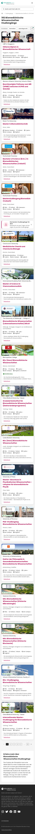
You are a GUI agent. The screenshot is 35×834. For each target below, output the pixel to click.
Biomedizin (12, 28)
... (24, 744)
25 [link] (27, 744)
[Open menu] (32, 2)
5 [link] (20, 744)
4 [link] (17, 744)
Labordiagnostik (22, 28)
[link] (31, 744)
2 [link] (10, 744)
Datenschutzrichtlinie (7, 830)
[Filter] (32, 28)
